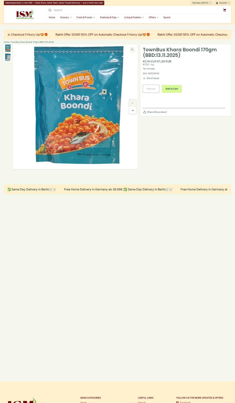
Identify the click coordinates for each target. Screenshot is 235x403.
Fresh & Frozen (84, 17)
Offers (152, 17)
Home (6, 42)
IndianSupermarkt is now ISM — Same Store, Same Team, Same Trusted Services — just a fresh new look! (54, 3)
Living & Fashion (132, 17)
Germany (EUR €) (200, 3)
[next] (132, 110)
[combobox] (85, 10)
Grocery (64, 17)
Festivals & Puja (108, 17)
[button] (172, 89)
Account (223, 3)
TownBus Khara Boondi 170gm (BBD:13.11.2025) (32, 42)
